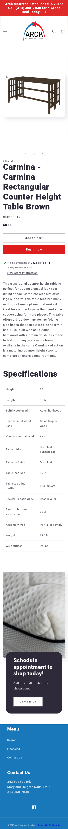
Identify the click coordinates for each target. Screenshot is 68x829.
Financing (13, 749)
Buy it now (34, 249)
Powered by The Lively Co (49, 825)
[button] (5, 31)
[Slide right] (42, 154)
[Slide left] (26, 154)
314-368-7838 (18, 792)
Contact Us (28, 702)
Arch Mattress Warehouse (26, 825)
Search (11, 740)
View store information (22, 273)
